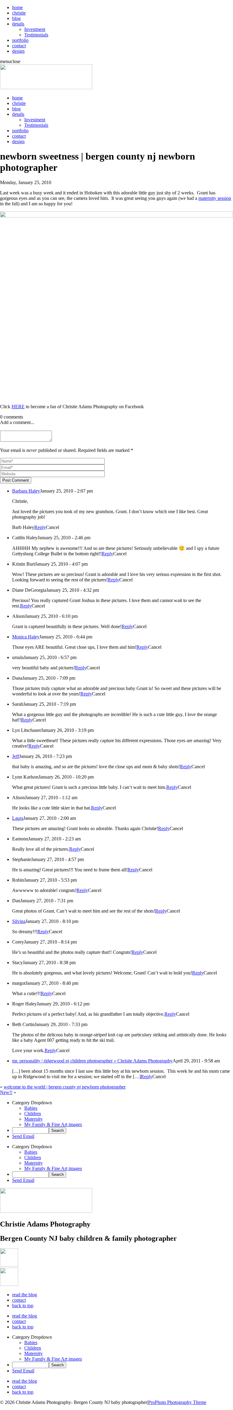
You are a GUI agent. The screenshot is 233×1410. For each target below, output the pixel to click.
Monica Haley (25, 636)
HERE (18, 406)
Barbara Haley (26, 490)
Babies (30, 1108)
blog (16, 18)
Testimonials (36, 34)
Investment (34, 29)
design (18, 51)
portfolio (20, 40)
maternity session (214, 198)
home (17, 7)
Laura (17, 818)
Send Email (23, 1136)
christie (19, 12)
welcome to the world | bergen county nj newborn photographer (65, 1086)
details (18, 23)
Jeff (15, 756)
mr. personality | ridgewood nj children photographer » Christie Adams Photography (92, 1060)
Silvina (18, 921)
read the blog (24, 1294)
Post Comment (15, 480)
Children (32, 1113)
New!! (6, 1092)
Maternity (33, 1119)
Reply (40, 527)
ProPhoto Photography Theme (177, 1402)
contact (19, 45)
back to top (22, 1305)
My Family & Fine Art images (53, 1124)
